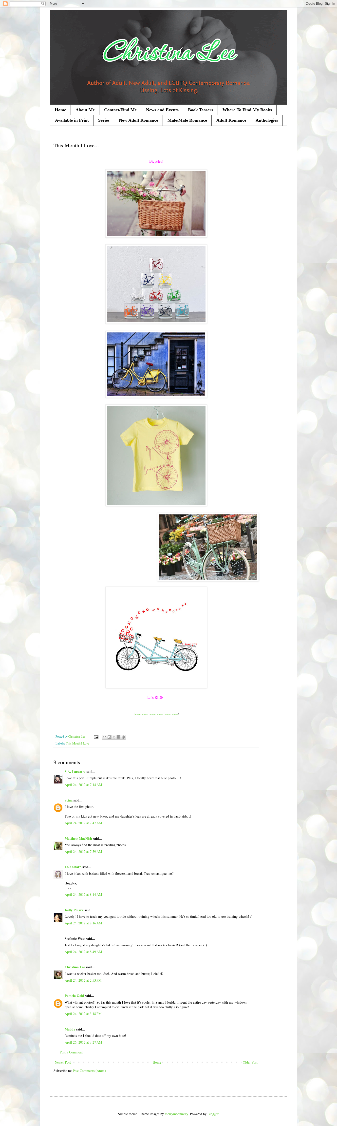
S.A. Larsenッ (75, 771)
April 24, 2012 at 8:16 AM (83, 923)
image (137, 714)
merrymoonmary (176, 1113)
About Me (85, 109)
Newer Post (63, 1062)
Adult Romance (231, 120)
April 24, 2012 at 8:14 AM (83, 894)
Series (104, 120)
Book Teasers (200, 109)
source (145, 714)
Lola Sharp (73, 866)
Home (60, 109)
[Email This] (104, 737)
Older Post (250, 1062)
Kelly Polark (74, 910)
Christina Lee (75, 967)
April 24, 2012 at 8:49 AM (83, 951)
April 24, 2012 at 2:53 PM (83, 980)
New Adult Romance (138, 120)
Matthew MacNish (78, 838)
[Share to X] (114, 737)
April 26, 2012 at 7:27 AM (83, 1042)
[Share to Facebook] (118, 737)
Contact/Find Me (120, 109)
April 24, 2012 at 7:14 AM (83, 784)
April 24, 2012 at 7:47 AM (83, 823)
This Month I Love (77, 743)
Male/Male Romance (187, 120)
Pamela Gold (74, 995)
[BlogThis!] (109, 737)
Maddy (70, 1029)
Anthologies (267, 120)
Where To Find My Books (247, 109)
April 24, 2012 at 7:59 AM (83, 851)
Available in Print (72, 120)
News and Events (162, 109)
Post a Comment (71, 1052)
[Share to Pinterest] (123, 737)
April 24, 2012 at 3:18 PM (83, 1013)
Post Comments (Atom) (89, 1070)
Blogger (212, 1113)
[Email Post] (96, 736)
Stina (69, 800)
